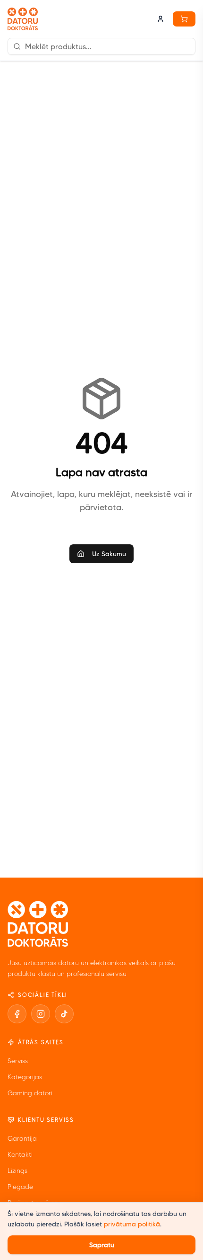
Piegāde (20, 1187)
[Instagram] (40, 1013)
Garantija (22, 1139)
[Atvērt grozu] (184, 19)
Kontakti (20, 1155)
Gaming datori (30, 1093)
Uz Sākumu (109, 554)
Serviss (18, 1061)
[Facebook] (17, 1013)
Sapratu (101, 1245)
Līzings (17, 1171)
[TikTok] (64, 1013)
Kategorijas (25, 1077)
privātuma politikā (132, 1224)
